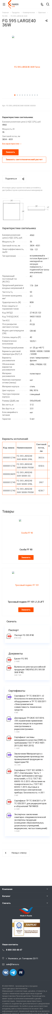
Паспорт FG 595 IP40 (24, 635)
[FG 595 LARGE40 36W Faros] (26, 67)
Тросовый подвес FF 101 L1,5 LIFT (26, 602)
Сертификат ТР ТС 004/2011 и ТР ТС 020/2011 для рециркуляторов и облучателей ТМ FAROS (30, 803)
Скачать (6, 903)
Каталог (6, 896)
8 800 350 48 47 (14, 950)
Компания (7, 889)
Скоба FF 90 (26, 549)
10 (37, 95)
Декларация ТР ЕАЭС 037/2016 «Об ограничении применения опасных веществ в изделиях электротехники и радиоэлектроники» (29, 723)
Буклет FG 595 (21, 658)
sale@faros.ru (12, 964)
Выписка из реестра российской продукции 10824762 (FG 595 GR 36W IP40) (29, 670)
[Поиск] (47, 4)
